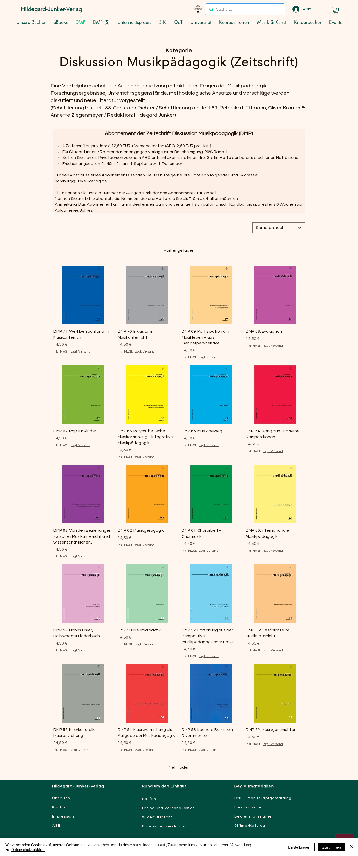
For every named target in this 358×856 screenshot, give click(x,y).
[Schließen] (352, 847)
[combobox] (278, 227)
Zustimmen (331, 847)
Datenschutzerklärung (29, 849)
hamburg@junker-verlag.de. (81, 181)
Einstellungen (299, 847)
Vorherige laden (179, 250)
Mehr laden (179, 767)
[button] (336, 10)
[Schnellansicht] (82, 295)
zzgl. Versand (80, 351)
